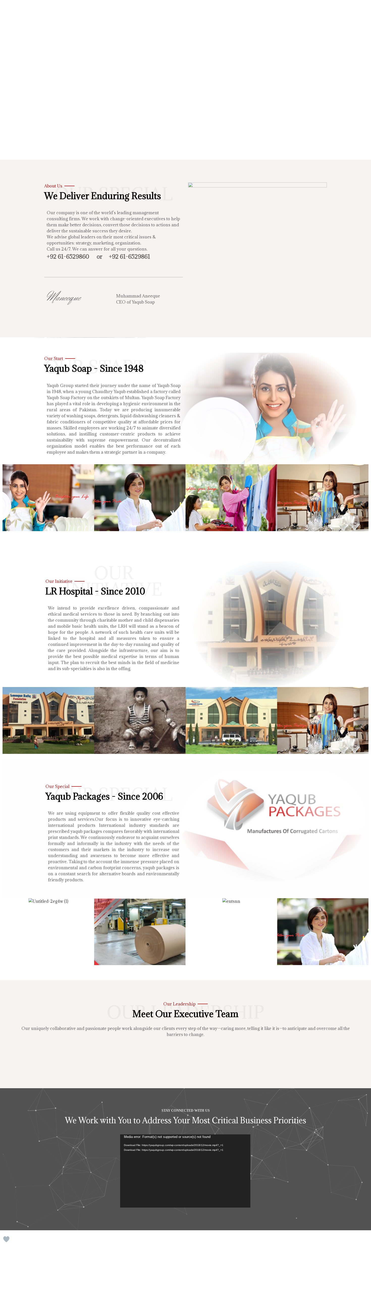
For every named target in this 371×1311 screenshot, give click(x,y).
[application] (185, 1171)
